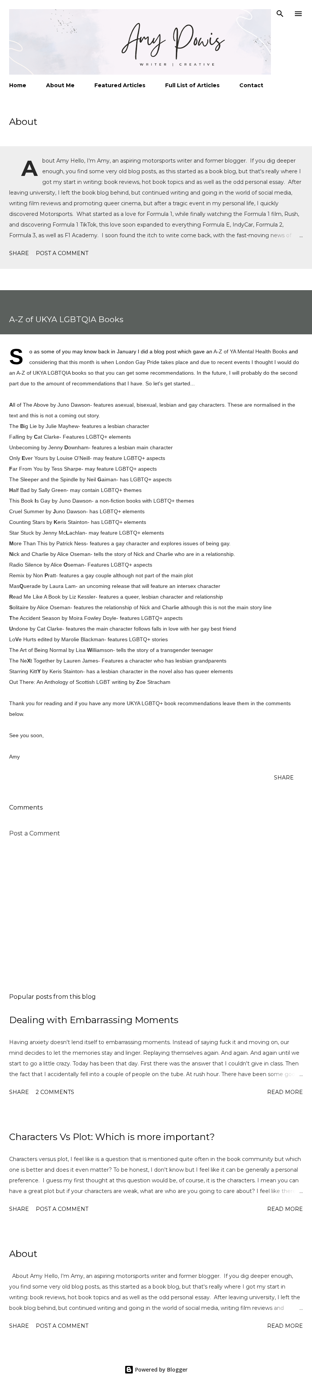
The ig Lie (23, 426)
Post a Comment (62, 253)
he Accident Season (36, 618)
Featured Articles (119, 85)
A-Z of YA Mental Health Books (250, 351)
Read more (285, 1092)
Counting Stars (27, 522)
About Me (60, 85)
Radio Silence (25, 565)
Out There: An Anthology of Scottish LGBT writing (68, 682)
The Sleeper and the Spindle (43, 479)
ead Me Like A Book (34, 597)
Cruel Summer (26, 511)
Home (17, 85)
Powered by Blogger (161, 1369)
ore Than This (28, 543)
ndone (18, 629)
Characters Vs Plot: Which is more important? (112, 1136)
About (23, 121)
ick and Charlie (29, 554)
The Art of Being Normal (38, 650)
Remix (16, 575)
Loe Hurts (22, 639)
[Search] (280, 13)
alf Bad (19, 490)
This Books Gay (29, 501)
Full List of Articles (192, 85)
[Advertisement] (156, 915)
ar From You (26, 469)
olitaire (19, 607)
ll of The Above (29, 405)
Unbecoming (24, 447)
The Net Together (32, 661)
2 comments (55, 1092)
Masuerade (25, 586)
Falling (17, 437)
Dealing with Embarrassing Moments (93, 1019)
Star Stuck (21, 533)
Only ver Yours (28, 458)
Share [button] (19, 253)
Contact (251, 85)
